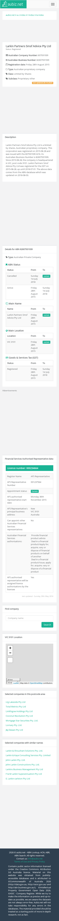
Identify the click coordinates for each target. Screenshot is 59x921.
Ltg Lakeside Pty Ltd (15, 702)
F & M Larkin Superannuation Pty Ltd (24, 773)
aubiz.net (10, 15)
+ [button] (10, 648)
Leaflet (16, 683)
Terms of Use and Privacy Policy (29, 861)
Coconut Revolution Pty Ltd (19, 715)
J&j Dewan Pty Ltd (14, 729)
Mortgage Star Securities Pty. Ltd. (22, 720)
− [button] (10, 653)
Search (47, 624)
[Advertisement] (29, 30)
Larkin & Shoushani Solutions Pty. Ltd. (24, 750)
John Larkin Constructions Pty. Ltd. (22, 764)
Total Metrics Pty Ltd (16, 706)
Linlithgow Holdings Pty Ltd (19, 711)
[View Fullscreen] (10, 660)
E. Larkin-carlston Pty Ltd (18, 778)
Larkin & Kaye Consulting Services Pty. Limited (28, 755)
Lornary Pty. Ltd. (14, 725)
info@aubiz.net (35, 858)
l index (31, 15)
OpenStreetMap (36, 683)
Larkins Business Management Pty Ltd (24, 769)
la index (40, 15)
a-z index (21, 15)
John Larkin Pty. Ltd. (15, 760)
